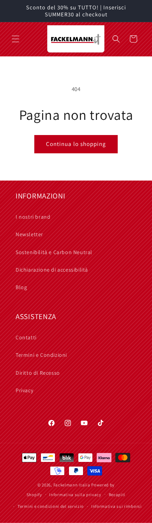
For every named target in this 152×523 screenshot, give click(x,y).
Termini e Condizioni (41, 354)
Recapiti (117, 494)
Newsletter (29, 234)
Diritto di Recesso (38, 372)
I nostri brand (33, 216)
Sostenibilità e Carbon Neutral (54, 252)
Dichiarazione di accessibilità (52, 269)
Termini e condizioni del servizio (51, 506)
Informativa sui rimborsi (116, 506)
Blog (21, 287)
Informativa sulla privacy (75, 494)
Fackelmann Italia (71, 485)
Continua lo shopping (76, 143)
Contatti (26, 337)
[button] (15, 38)
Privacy (24, 390)
